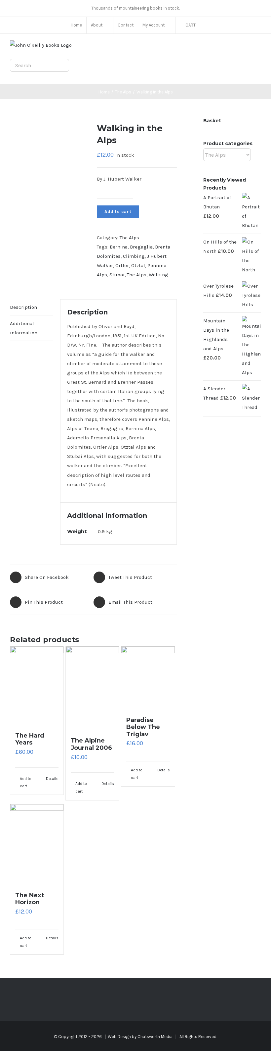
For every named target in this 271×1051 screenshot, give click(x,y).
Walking (158, 275)
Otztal (138, 265)
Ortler (122, 265)
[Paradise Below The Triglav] (147, 678)
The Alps (129, 238)
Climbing (134, 256)
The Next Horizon (29, 899)
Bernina (119, 247)
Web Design (119, 1036)
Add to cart (118, 211)
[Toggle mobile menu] (258, 47)
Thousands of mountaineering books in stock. (135, 8)
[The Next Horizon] (36, 844)
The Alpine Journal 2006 (91, 744)
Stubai (117, 275)
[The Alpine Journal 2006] (92, 688)
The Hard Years (29, 739)
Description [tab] (23, 307)
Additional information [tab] (23, 328)
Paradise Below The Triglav (143, 727)
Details (52, 778)
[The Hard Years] (36, 686)
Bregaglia (141, 247)
